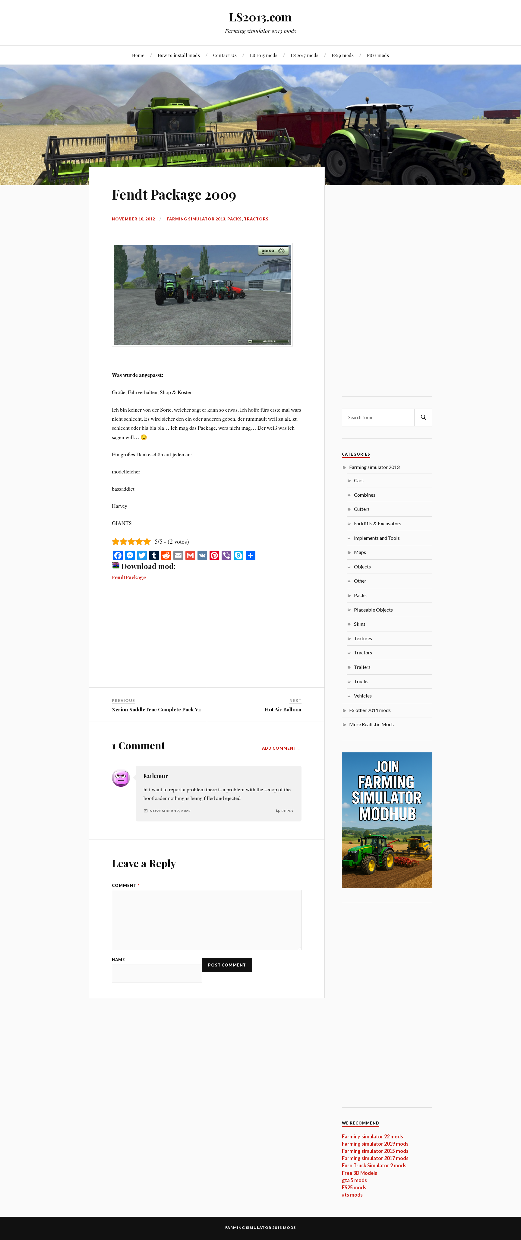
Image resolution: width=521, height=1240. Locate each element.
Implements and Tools (377, 538)
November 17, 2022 (170, 810)
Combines (364, 495)
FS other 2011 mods (370, 710)
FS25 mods (354, 1187)
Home (138, 55)
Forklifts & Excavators (377, 523)
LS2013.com (260, 16)
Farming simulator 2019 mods (375, 1144)
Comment (126, 885)
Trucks (361, 681)
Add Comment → (282, 748)
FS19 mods (343, 55)
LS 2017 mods (304, 55)
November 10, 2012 (133, 219)
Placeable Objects (373, 609)
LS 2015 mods (263, 55)
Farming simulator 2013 (196, 219)
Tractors (256, 219)
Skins (359, 624)
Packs (234, 219)
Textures (363, 638)
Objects (362, 566)
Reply (287, 810)
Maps (360, 552)
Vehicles (363, 695)
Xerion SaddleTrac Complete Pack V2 (156, 709)
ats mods (352, 1194)
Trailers (362, 667)
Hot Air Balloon (283, 709)
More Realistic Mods (371, 724)
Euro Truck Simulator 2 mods (374, 1165)
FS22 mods (378, 55)
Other (360, 581)
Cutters (362, 509)
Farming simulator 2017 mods (375, 1158)
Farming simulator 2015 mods (375, 1151)
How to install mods (179, 55)
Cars (359, 480)
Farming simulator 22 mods (372, 1136)
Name (118, 960)
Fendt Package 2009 (174, 194)
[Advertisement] (206, 642)
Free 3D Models (359, 1173)
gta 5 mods (354, 1180)
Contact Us (225, 55)
